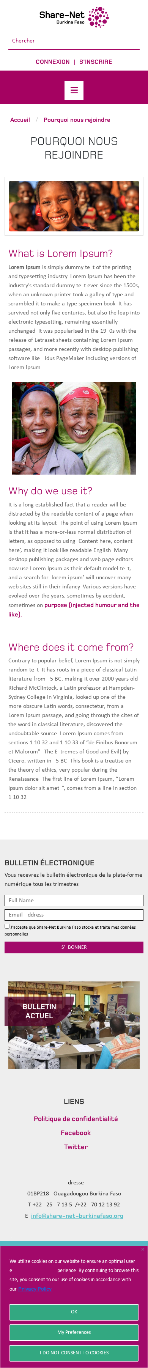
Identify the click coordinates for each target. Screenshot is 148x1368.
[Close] (143, 1249)
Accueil (20, 119)
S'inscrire (95, 61)
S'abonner (74, 947)
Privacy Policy (35, 1289)
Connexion (53, 61)
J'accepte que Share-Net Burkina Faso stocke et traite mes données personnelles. (70, 931)
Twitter (76, 1147)
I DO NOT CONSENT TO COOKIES (74, 1353)
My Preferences (74, 1332)
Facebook (76, 1133)
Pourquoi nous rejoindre (77, 119)
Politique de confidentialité (76, 1119)
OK (74, 1312)
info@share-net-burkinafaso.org (77, 1215)
